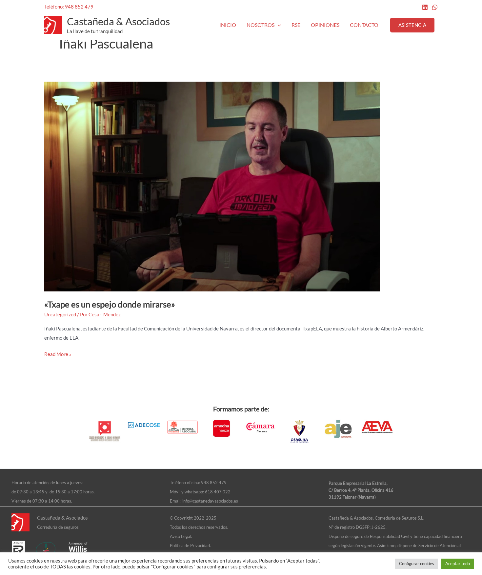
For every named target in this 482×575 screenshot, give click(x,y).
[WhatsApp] (435, 7)
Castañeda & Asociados (118, 21)
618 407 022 (218, 491)
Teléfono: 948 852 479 (68, 7)
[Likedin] (425, 7)
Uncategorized (60, 314)
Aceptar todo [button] (457, 563)
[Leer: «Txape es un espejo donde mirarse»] (212, 186)
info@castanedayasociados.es (210, 501)
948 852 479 (214, 482)
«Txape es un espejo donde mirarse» (109, 304)
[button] (277, 25)
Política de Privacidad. (190, 545)
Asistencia (412, 25)
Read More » (57, 353)
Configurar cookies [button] (416, 563)
